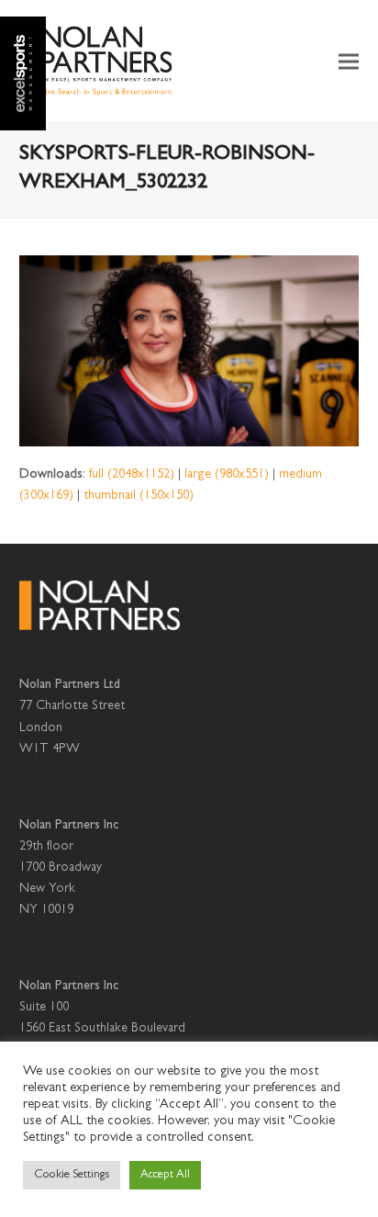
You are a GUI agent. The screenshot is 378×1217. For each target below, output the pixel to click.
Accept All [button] (165, 1175)
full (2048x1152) (131, 474)
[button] (349, 61)
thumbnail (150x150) (138, 496)
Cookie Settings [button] (71, 1175)
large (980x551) (226, 474)
